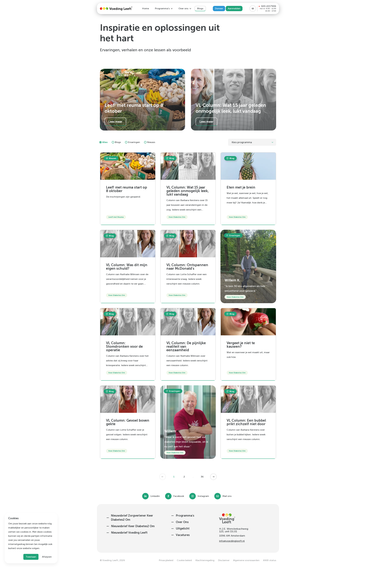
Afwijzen (47, 557)
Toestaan (31, 557)
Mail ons (227, 496)
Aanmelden (234, 8)
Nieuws (151, 142)
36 (202, 476)
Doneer (219, 8)
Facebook (178, 496)
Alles (105, 142)
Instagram (203, 496)
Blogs (118, 142)
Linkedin (155, 496)
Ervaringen (134, 142)
